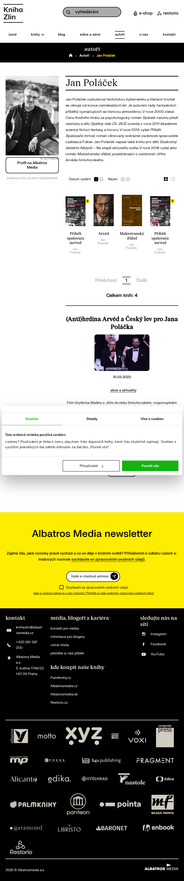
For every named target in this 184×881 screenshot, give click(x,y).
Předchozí (105, 280)
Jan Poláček (75, 250)
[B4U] (101, 760)
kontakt (169, 34)
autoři (120, 34)
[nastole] (132, 779)
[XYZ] (83, 736)
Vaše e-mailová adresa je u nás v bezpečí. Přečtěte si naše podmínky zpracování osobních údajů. (93, 593)
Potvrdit (114, 576)
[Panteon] (78, 804)
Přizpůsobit (89, 466)
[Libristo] (69, 828)
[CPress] (55, 760)
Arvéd (103, 234)
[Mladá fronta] (162, 804)
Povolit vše (150, 466)
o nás (143, 34)
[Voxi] (137, 736)
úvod (12, 34)
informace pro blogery (67, 637)
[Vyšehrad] (94, 779)
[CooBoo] (115, 736)
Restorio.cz (59, 703)
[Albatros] (19, 736)
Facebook (158, 644)
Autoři (84, 56)
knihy (36, 34)
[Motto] (46, 736)
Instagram (158, 634)
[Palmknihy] (33, 804)
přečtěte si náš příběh (67, 653)
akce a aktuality (123, 390)
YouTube (157, 654)
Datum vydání (80, 179)
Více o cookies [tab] (152, 419)
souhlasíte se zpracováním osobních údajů (108, 559)
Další (141, 280)
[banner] (13, 13)
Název (113, 179)
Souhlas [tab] (31, 419)
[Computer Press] (164, 736)
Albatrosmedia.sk (64, 694)
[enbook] (158, 828)
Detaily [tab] (92, 419)
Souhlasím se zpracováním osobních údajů (97, 587)
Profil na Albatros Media (32, 165)
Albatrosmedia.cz (63, 686)
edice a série (90, 34)
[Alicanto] (24, 779)
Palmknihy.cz (60, 678)
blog (61, 34)
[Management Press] (19, 760)
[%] (160, 210)
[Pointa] (120, 804)
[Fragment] (155, 760)
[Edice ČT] (164, 779)
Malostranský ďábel (132, 236)
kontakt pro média (64, 628)
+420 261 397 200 (26, 645)
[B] (76, 210)
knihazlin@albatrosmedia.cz (29, 630)
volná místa (59, 645)
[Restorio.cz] (21, 847)
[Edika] (59, 779)
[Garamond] (26, 828)
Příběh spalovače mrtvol (75, 238)
